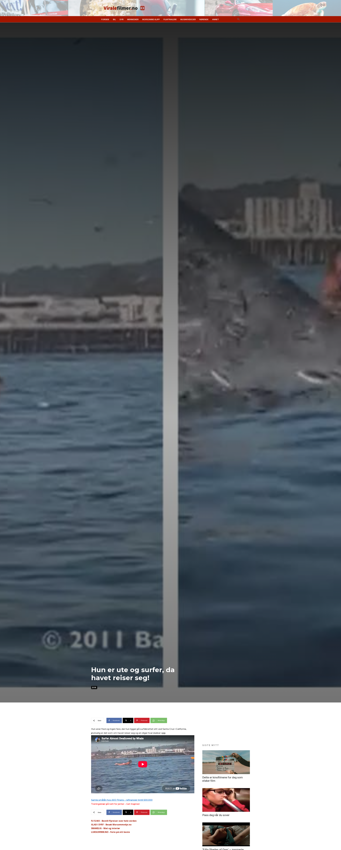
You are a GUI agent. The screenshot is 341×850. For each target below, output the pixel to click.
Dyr (94, 687)
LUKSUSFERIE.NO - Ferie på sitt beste (110, 832)
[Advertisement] (139, 711)
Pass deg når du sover (216, 815)
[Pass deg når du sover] (226, 800)
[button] (238, 19)
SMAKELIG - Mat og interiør (105, 828)
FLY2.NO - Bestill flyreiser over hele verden (114, 820)
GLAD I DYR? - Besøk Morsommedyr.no (111, 824)
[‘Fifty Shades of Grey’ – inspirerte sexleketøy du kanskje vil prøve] (226, 834)
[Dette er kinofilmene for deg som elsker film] (226, 762)
